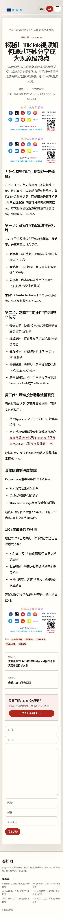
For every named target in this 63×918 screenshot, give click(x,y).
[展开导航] (57, 8)
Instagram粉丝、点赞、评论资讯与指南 (46, 885)
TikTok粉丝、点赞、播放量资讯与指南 (15, 900)
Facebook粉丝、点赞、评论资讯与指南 (15, 893)
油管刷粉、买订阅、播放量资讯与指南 (16, 885)
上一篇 (11, 729)
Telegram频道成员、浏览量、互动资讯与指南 (46, 893)
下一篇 (11, 739)
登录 (42, 8)
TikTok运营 (10, 644)
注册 (50, 8)
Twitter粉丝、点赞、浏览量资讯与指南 (46, 900)
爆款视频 (29, 639)
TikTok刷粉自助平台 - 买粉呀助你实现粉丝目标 (35, 30)
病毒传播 (22, 644)
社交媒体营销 (17, 639)
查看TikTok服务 (31, 713)
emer (27, 89)
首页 (11, 30)
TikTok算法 (41, 639)
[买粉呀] (19, 11)
